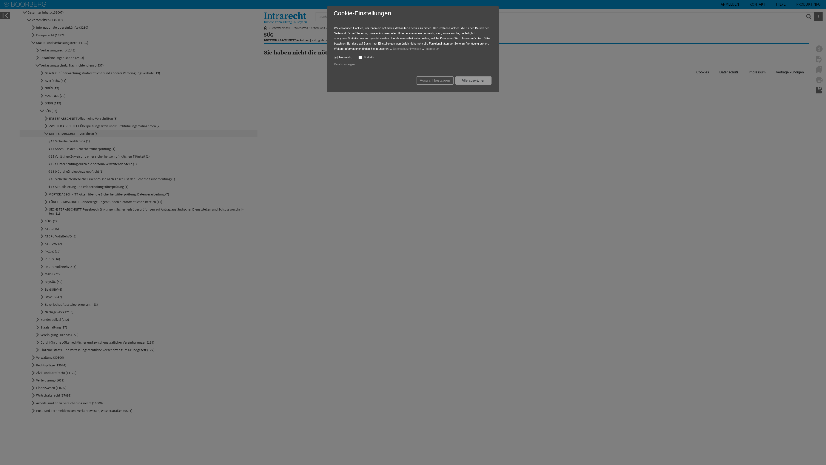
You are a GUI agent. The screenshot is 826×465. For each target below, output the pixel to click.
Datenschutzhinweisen (407, 48)
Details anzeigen (344, 64)
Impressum (432, 48)
